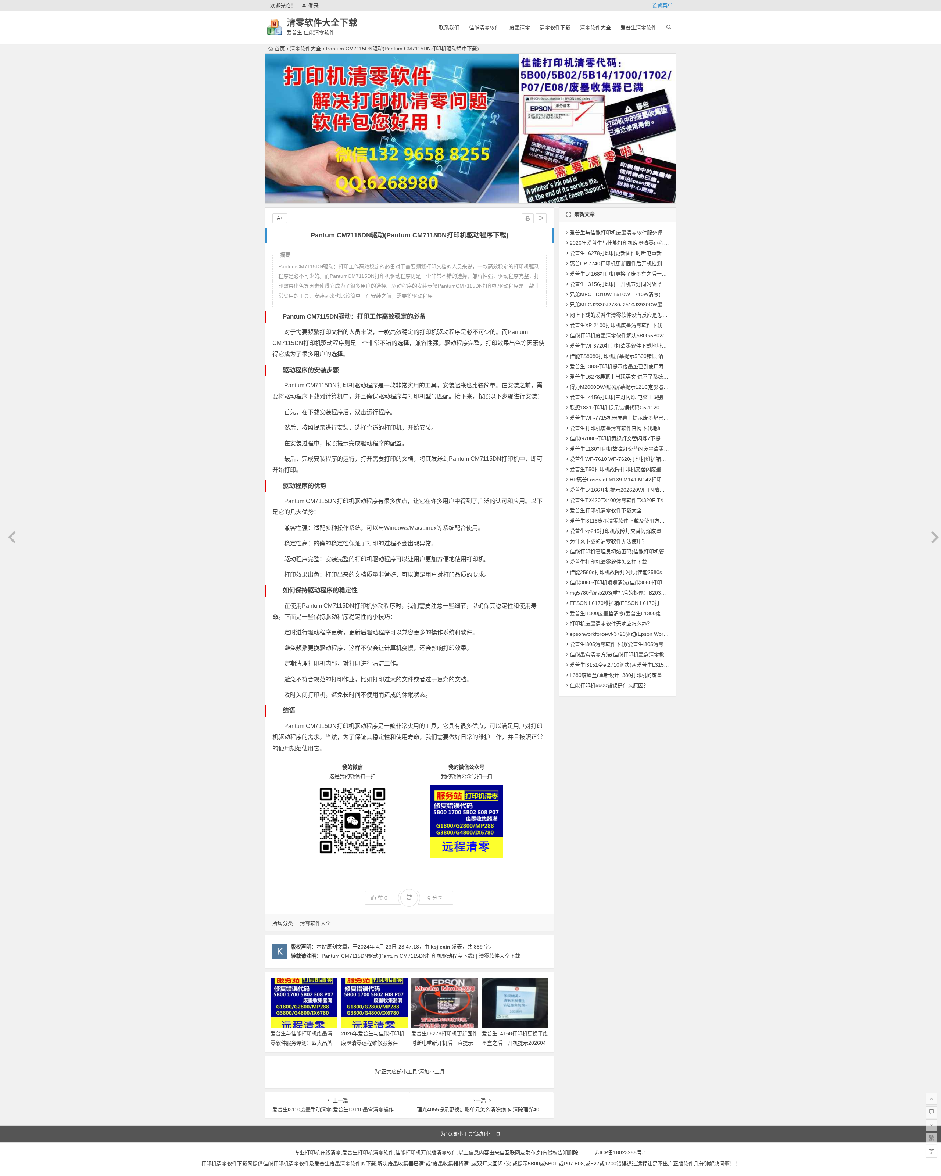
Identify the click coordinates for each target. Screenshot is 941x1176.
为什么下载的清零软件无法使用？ (608, 541)
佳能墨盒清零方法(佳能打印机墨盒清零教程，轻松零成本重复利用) (646, 654)
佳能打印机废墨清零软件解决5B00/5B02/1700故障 (628, 335)
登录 (313, 5)
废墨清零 (519, 28)
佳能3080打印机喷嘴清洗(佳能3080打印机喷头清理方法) (635, 582)
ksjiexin (440, 947)
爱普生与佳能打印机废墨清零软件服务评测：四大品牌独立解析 (301, 1042)
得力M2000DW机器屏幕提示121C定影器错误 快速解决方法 (638, 387)
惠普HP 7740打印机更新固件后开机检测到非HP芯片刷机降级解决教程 (650, 263)
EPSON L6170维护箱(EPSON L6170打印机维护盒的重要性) (639, 603)
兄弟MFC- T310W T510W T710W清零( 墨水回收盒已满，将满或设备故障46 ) (659, 294)
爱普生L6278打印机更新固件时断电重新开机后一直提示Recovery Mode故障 (444, 1042)
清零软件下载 (555, 28)
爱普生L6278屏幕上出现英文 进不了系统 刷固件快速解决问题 (640, 377)
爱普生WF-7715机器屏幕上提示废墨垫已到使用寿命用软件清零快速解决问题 (658, 418)
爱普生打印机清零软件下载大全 (606, 510)
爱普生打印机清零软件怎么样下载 (608, 562)
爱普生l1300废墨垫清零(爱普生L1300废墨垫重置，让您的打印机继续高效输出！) (662, 613)
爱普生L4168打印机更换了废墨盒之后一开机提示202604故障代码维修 (515, 1042)
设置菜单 (662, 5)
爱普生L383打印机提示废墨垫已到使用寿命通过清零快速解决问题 (645, 366)
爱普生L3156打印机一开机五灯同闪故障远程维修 (626, 284)
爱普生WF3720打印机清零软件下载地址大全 (621, 346)
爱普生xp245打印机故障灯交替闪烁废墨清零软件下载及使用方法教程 (649, 531)
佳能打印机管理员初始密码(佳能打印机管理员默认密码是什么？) (644, 552)
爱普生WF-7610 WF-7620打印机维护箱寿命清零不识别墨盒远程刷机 (649, 459)
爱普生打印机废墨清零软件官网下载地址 (616, 428)
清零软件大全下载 (322, 23)
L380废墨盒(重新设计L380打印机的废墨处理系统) (627, 675)
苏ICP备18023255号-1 (620, 1152)
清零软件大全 (595, 28)
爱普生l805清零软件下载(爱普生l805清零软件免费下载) (633, 644)
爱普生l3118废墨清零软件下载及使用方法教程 (622, 521)
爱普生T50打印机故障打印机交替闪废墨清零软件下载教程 (636, 469)
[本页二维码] (931, 1152)
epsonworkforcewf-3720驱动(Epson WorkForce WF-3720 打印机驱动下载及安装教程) (669, 634)
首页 (280, 48)
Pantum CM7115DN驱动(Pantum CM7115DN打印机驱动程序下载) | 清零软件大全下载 (421, 956)
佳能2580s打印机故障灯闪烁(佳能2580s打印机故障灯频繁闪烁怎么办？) (653, 572)
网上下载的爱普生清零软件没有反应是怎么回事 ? (626, 315)
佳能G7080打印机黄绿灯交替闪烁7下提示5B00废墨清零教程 (639, 438)
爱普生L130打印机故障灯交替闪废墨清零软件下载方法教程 (637, 449)
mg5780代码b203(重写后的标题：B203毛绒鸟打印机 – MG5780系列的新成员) (660, 593)
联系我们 (449, 28)
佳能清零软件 (484, 28)
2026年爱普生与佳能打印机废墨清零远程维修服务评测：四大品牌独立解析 (372, 1042)
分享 (437, 898)
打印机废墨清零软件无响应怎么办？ (611, 624)
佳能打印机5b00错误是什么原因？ (609, 685)
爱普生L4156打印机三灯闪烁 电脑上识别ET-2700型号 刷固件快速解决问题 (655, 397)
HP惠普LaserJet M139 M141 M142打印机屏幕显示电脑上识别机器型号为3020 (660, 480)
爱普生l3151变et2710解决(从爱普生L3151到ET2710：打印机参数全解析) (654, 665)
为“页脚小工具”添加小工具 (470, 1134)
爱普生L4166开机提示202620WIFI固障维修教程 (625, 490)
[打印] (528, 218)
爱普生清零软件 (638, 28)
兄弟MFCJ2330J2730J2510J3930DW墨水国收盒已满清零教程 (642, 305)
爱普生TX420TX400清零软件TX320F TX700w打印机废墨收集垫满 (646, 500)
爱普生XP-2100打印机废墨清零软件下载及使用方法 (629, 325)
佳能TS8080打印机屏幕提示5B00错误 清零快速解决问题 (635, 356)
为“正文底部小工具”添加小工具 (409, 1072)
